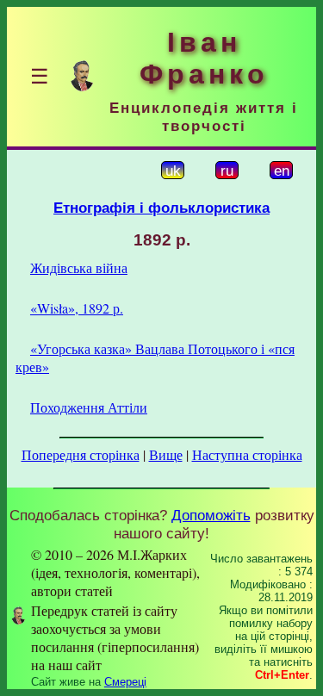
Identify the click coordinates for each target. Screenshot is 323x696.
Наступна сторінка (247, 454)
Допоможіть (211, 515)
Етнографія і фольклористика (161, 207)
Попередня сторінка (81, 454)
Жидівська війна (78, 267)
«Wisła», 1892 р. (76, 308)
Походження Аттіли (88, 407)
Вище (166, 454)
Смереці (125, 681)
